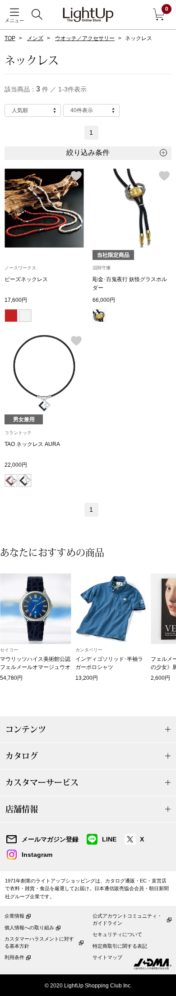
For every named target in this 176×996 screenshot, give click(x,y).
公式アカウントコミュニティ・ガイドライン (127, 919)
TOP (10, 38)
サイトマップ (107, 957)
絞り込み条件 (88, 152)
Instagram (37, 854)
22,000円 (16, 465)
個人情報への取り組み (29, 927)
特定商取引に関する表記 (120, 946)
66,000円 (104, 300)
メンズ (35, 38)
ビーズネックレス (26, 279)
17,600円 (16, 300)
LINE (109, 839)
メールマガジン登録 (50, 839)
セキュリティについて (117, 934)
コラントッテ (18, 432)
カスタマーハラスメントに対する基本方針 (39, 942)
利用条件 (14, 957)
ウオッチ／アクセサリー (85, 38)
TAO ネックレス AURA (32, 444)
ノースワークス (20, 267)
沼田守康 (102, 267)
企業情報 (14, 916)
